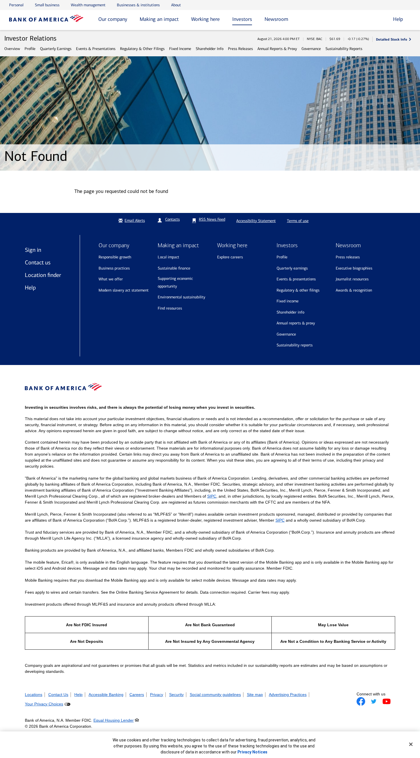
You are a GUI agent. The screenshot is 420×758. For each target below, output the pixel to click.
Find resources (170, 308)
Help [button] (398, 19)
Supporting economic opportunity (175, 282)
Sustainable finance (174, 268)
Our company (112, 19)
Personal (16, 5)
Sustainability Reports (343, 48)
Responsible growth (115, 257)
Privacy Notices (252, 752)
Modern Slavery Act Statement (124, 290)
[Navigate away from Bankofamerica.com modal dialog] (361, 701)
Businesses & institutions (138, 5)
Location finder (43, 275)
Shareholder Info (209, 48)
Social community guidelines (215, 694)
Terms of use (298, 220)
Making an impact (159, 19)
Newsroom (276, 19)
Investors (242, 19)
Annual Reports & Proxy (277, 48)
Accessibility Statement (256, 220)
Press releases (348, 257)
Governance (311, 48)
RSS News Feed (212, 219)
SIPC (211, 496)
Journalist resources (352, 279)
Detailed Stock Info (391, 39)
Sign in (33, 249)
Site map (255, 694)
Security (176, 694)
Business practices (114, 268)
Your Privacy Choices (44, 704)
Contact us (38, 262)
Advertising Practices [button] (288, 694)
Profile (30, 48)
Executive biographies (354, 268)
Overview (12, 48)
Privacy (156, 694)
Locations (33, 694)
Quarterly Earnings (55, 48)
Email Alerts (135, 220)
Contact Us (58, 694)
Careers (136, 694)
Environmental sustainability (181, 297)
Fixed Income (180, 48)
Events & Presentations (95, 48)
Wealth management (88, 5)
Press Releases (240, 48)
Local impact (168, 257)
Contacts (172, 219)
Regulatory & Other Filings (142, 48)
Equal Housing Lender (113, 720)
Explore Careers (230, 257)
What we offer (111, 279)
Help (30, 287)
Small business (47, 5)
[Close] (411, 744)
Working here (205, 19)
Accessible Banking (106, 694)
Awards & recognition (354, 290)
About (176, 5)
